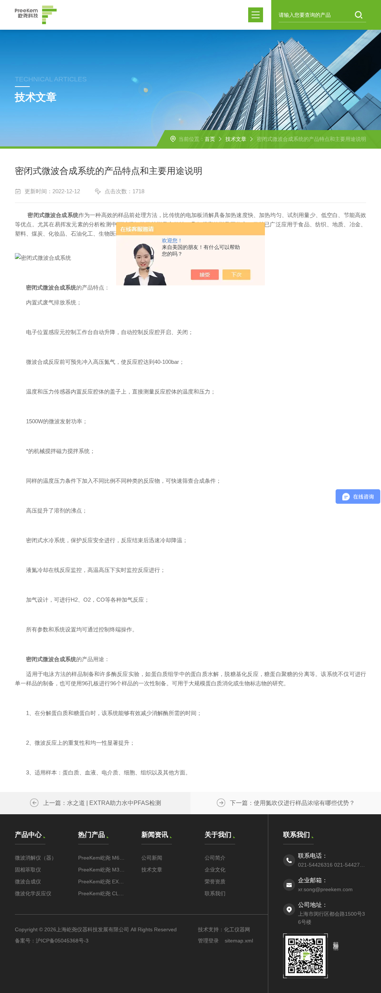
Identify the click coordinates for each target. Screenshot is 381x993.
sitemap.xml (239, 941)
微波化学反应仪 (33, 893)
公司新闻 (151, 858)
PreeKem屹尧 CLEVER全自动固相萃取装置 (102, 893)
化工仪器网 (237, 929)
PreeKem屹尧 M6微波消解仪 (102, 858)
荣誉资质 (215, 881)
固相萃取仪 (28, 870)
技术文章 (235, 139)
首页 (210, 139)
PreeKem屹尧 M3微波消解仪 (102, 870)
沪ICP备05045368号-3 (62, 941)
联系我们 (215, 893)
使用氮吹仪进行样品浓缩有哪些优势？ (304, 803)
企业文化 (215, 870)
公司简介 (215, 858)
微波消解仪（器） (36, 858)
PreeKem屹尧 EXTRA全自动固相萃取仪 (102, 881)
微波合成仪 (28, 881)
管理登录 (208, 941)
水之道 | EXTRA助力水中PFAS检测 (114, 803)
